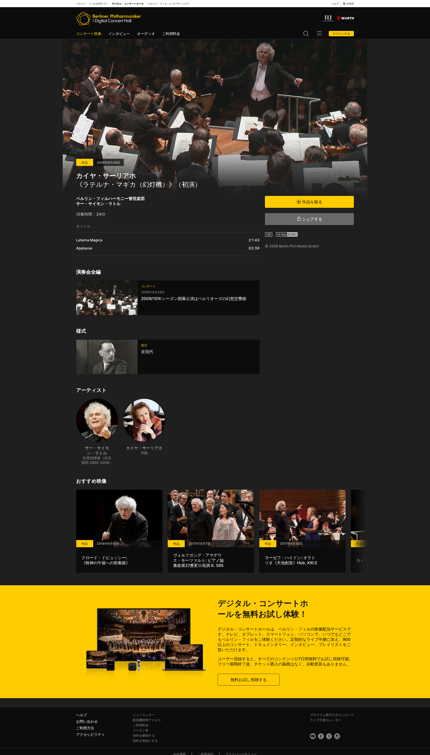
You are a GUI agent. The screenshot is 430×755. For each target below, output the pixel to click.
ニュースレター (144, 715)
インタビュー (119, 33)
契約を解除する (144, 735)
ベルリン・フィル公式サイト (92, 3)
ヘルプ (335, 3)
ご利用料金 (171, 33)
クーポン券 (140, 730)
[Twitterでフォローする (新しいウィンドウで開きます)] (329, 736)
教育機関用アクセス (147, 720)
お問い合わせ (87, 721)
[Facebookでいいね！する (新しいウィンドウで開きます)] (321, 736)
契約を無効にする (145, 740)
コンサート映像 (88, 33)
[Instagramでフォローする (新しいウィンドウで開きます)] (337, 736)
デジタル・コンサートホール (128, 3)
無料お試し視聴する (248, 679)
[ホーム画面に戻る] (108, 18)
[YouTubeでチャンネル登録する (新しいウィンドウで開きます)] (313, 736)
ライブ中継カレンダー (325, 720)
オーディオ (146, 33)
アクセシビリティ (90, 734)
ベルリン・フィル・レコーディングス (168, 3)
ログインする (341, 33)
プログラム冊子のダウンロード (332, 715)
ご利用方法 (85, 728)
